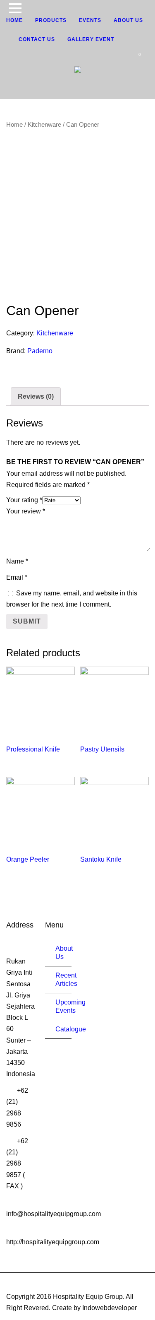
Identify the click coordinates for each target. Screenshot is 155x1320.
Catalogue (70, 1029)
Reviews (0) (36, 396)
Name (17, 561)
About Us (128, 20)
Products (51, 20)
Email (16, 577)
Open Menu (15, 8)
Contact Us (37, 39)
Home (14, 20)
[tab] (36, 396)
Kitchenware (44, 124)
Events (90, 20)
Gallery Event (90, 39)
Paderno (39, 350)
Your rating (24, 499)
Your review (25, 511)
